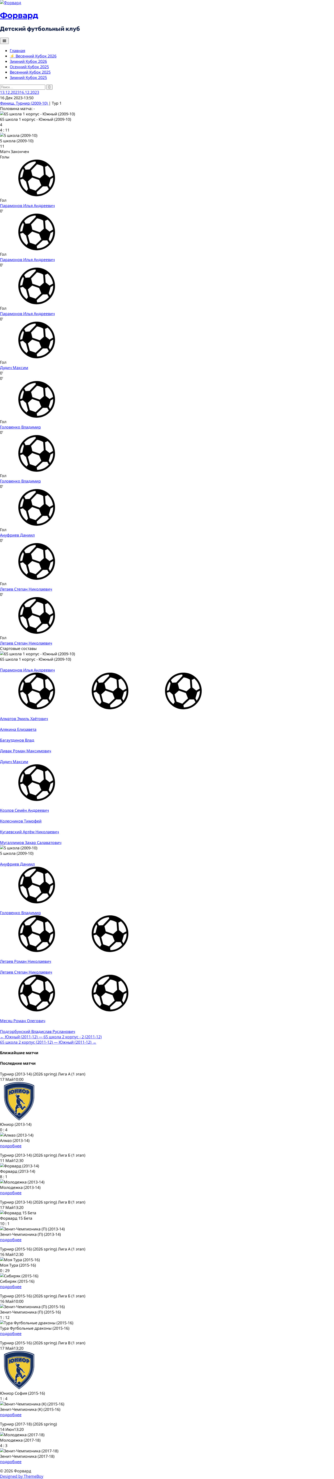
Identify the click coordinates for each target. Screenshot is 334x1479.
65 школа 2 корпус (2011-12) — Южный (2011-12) (48, 1042)
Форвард (19, 15)
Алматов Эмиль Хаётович (24, 718)
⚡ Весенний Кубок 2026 (33, 56)
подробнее (11, 1146)
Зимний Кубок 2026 (28, 61)
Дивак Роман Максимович (25, 751)
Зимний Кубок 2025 (28, 77)
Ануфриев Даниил (17, 535)
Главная (17, 50)
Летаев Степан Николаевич (26, 589)
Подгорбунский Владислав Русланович (37, 1031)
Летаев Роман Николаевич (25, 961)
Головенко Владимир (20, 427)
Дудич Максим (14, 367)
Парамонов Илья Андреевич (27, 205)
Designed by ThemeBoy (21, 1476)
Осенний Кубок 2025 (29, 66)
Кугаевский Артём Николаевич (29, 831)
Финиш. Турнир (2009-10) (24, 103)
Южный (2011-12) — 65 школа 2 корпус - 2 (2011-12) (51, 1037)
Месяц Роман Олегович (22, 1020)
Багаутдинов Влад (17, 740)
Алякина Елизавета (18, 729)
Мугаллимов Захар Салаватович (30, 842)
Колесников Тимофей (21, 821)
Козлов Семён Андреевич (24, 810)
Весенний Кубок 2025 (30, 72)
